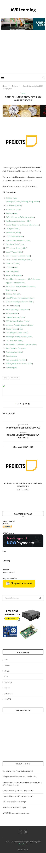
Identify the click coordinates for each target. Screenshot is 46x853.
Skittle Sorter (10, 209)
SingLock (9, 213)
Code (6, 677)
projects (14, 378)
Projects (15, 86)
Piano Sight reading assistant (16, 337)
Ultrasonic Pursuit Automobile (17, 325)
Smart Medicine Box (13, 348)
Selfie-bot (9, 313)
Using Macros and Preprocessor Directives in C (20, 777)
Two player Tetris (12, 244)
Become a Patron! (9, 572)
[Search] (43, 77)
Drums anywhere (12, 236)
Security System (12, 368)
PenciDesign (23, 844)
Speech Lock (10, 233)
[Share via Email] (29, 404)
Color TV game (11, 252)
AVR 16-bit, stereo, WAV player (17, 217)
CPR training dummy (13, 248)
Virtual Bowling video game (16, 279)
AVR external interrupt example (14, 807)
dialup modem (34, 202)
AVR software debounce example (14, 802)
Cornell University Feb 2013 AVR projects (18, 791)
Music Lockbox (11, 275)
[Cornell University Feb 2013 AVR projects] (23, 466)
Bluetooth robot (11, 352)
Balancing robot (11, 356)
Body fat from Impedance (15, 240)
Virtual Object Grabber (14, 333)
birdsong (24, 202)
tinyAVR (7, 699)
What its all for (9, 521)
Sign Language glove (13, 360)
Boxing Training (12, 329)
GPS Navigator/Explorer (15, 321)
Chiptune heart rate (13, 317)
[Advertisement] (23, 55)
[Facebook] (20, 832)
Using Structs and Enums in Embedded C (18, 771)
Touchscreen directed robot (15, 221)
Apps (6, 660)
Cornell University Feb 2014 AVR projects (18, 796)
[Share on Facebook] (20, 404)
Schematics (8, 694)
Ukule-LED (10, 264)
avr (5, 378)
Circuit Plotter (11, 206)
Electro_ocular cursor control (16, 364)
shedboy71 (9, 413)
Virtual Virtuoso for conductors (17, 298)
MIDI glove (10, 229)
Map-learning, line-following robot (18, 344)
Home (5, 86)
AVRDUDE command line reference (16, 813)
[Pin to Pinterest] (26, 404)
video (18, 202)
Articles (7, 665)
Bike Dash (9, 271)
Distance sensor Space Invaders (17, 302)
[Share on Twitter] (23, 404)
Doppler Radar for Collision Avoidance (20, 225)
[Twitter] (26, 832)
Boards (6, 671)
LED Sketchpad (11, 341)
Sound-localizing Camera (15, 310)
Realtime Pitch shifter (13, 294)
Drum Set (9, 267)
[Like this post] (18, 404)
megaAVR (8, 682)
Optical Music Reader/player (16, 260)
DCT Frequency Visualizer (15, 256)
